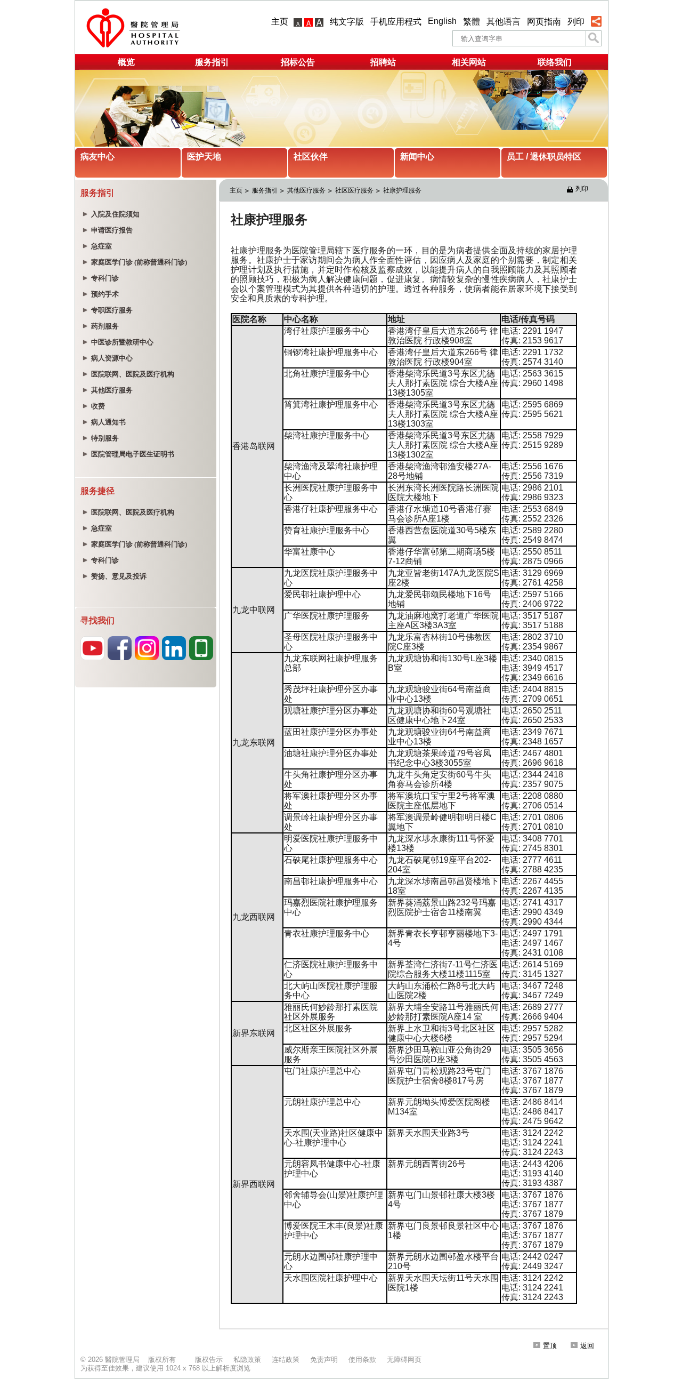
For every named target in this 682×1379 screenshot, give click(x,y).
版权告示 (209, 1360)
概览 (126, 62)
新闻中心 (417, 156)
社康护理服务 (402, 190)
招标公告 (298, 62)
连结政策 (285, 1360)
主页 (279, 21)
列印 (575, 21)
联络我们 (555, 62)
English (442, 21)
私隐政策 (247, 1360)
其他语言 (503, 21)
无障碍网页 (404, 1360)
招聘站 (383, 62)
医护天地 (204, 156)
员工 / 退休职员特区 (544, 156)
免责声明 (324, 1360)
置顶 (550, 1346)
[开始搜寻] (594, 38)
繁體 (471, 21)
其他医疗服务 (306, 190)
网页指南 (544, 21)
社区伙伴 (311, 156)
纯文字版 (347, 21)
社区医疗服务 (354, 190)
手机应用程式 (395, 21)
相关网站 (469, 62)
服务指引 (212, 62)
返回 (587, 1346)
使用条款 (362, 1360)
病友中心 (97, 156)
